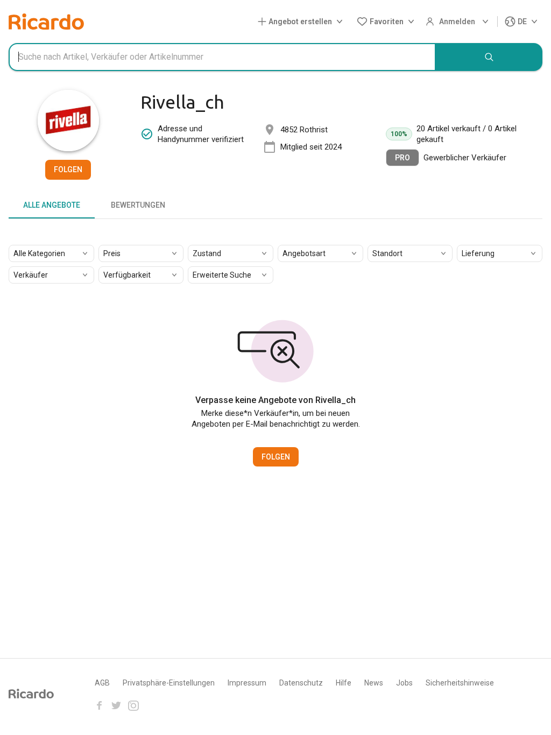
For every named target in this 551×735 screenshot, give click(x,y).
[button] (302, 22)
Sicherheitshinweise (460, 683)
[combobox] (222, 57)
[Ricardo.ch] (46, 21)
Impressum (247, 683)
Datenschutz (301, 683)
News (373, 683)
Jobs (404, 683)
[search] (489, 57)
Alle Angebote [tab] (51, 205)
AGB (102, 683)
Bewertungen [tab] (138, 205)
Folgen (68, 169)
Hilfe (343, 683)
